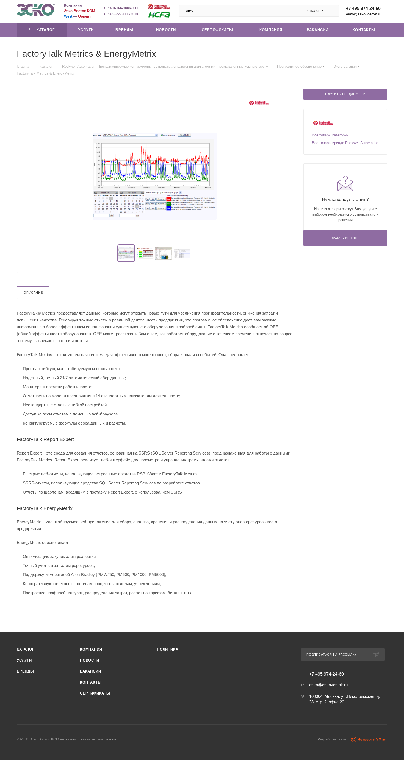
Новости (89, 660)
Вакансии (90, 671)
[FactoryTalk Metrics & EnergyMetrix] (155, 176)
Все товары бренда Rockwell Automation (345, 143)
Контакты (90, 682)
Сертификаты (95, 693)
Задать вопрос (345, 237)
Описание (33, 292)
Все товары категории (330, 135)
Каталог (25, 649)
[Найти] (332, 11)
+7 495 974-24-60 (363, 8)
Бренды (25, 671)
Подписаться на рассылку (331, 654)
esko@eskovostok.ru (363, 14)
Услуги (24, 660)
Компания (91, 649)
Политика (167, 649)
